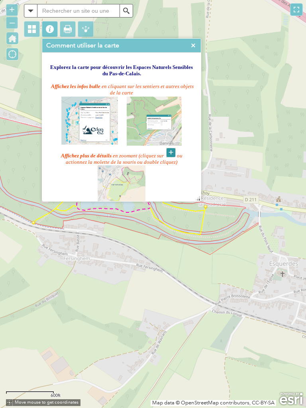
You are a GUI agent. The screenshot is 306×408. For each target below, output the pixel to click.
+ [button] (12, 9)
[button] (32, 29)
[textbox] (78, 11)
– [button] (12, 22)
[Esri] (291, 399)
